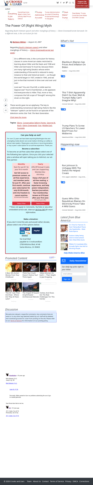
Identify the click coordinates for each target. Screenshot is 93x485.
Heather (64, 71)
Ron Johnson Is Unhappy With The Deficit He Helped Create (71, 169)
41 (62, 182)
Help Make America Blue (74, 253)
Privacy (68, 481)
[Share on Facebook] (5, 100)
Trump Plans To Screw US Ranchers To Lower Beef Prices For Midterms (73, 129)
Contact (45, 481)
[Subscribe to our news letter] (70, 2)
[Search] (73, 2)
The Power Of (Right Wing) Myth (28, 25)
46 (6, 110)
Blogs (19, 123)
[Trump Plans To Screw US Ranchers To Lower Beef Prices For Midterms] (74, 115)
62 (62, 149)
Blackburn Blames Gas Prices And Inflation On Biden (74, 64)
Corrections (84, 481)
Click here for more (18, 117)
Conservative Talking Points (34, 123)
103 (62, 109)
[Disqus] (30, 395)
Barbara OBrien (19, 42)
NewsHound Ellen (67, 137)
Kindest (25, 235)
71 (62, 45)
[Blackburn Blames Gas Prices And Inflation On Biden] (74, 51)
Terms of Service (16, 321)
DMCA (75, 481)
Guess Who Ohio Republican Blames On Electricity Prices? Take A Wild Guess (73, 202)
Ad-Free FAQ (40, 209)
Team (29, 481)
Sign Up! (66, 279)
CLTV (25, 3)
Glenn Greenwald (29, 125)
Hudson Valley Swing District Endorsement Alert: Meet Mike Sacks (77, 238)
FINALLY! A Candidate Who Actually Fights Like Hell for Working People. (78, 246)
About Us (37, 481)
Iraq (39, 125)
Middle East (47, 125)
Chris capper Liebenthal (69, 177)
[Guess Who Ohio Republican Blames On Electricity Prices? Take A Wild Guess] (74, 188)
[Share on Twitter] (5, 105)
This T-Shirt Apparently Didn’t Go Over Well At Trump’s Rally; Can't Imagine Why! (73, 96)
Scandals (21, 128)
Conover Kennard (67, 104)
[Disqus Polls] (30, 347)
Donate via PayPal (37, 230)
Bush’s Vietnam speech (29, 47)
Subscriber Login (82, 6)
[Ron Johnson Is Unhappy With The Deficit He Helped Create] (74, 155)
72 (62, 76)
